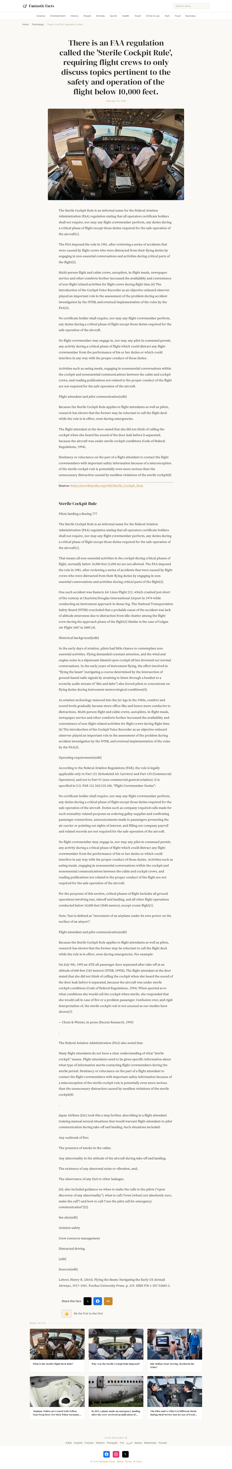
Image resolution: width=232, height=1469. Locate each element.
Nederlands (150, 1442)
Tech (167, 16)
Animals (100, 16)
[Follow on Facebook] (106, 1454)
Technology (38, 24)
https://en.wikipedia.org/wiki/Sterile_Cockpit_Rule (107, 485)
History (74, 16)
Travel (137, 16)
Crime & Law (153, 16)
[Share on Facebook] (97, 1301)
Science (41, 16)
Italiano (138, 1442)
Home (25, 24)
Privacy (137, 1461)
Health (125, 16)
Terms (128, 1461)
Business (191, 16)
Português (112, 1442)
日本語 (68, 1442)
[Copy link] (108, 1301)
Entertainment (57, 16)
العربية (129, 1442)
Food (178, 16)
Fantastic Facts (107, 1461)
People (87, 16)
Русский (163, 1442)
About (120, 1461)
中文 (122, 1442)
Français (89, 1442)
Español (78, 1442)
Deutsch (100, 1442)
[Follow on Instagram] (116, 1454)
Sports (113, 16)
